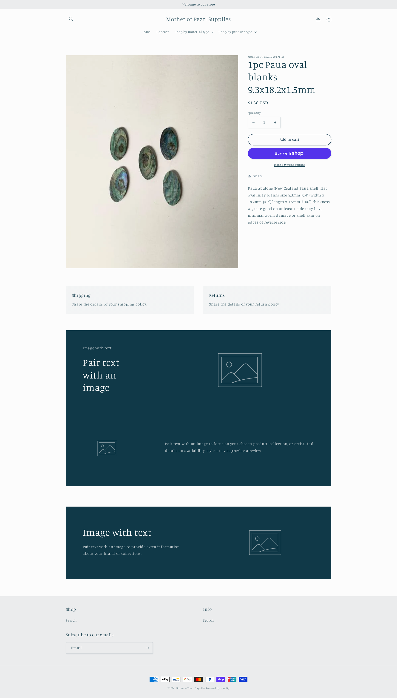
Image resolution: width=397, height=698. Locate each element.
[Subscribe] (147, 647)
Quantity (254, 113)
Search (71, 620)
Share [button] (258, 176)
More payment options (289, 164)
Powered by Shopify (218, 688)
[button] (71, 19)
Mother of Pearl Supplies (190, 688)
